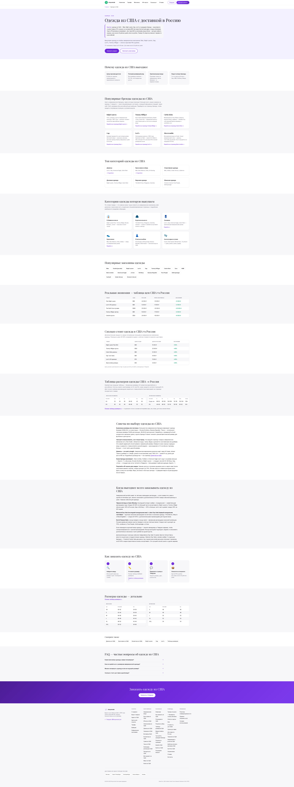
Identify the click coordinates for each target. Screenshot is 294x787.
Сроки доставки (172, 729)
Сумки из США (147, 741)
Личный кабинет (183, 2)
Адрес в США (135, 717)
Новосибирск (136, 774)
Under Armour (119, 277)
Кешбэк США (159, 745)
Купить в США (159, 747)
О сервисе (134, 712)
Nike (107, 268)
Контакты (170, 757)
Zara (176, 268)
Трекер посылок (172, 712)
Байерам (134, 727)
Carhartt (108, 277)
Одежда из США (148, 731)
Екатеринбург (126, 774)
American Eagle (122, 272)
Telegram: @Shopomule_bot (113, 719)
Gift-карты (145, 2)
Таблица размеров (173, 641)
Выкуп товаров (136, 714)
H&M (182, 268)
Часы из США (147, 744)
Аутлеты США (171, 748)
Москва (108, 774)
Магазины (137, 2)
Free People (164, 272)
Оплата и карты (172, 719)
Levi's (139, 268)
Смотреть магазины (128, 51)
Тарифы (129, 2)
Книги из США (147, 763)
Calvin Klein (167, 268)
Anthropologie (176, 272)
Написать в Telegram (147, 695)
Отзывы (161, 2)
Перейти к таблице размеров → (135, 579)
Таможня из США (172, 736)
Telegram (171, 2)
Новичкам (122, 2)
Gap (146, 268)
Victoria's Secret (131, 277)
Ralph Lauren (130, 268)
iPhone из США (147, 721)
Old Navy (141, 272)
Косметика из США (137, 641)
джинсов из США (156, 455)
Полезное (154, 2)
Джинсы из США (110, 641)
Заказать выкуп (112, 51)
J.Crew (132, 272)
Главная (107, 7)
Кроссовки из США (123, 641)
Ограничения (171, 751)
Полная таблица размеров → (113, 408)
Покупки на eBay (160, 724)
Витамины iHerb (148, 734)
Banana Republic (152, 272)
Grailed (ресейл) (117, 268)
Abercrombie (110, 272)
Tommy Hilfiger (155, 268)
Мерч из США (147, 760)
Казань (143, 774)
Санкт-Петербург (116, 774)
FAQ (169, 722)
